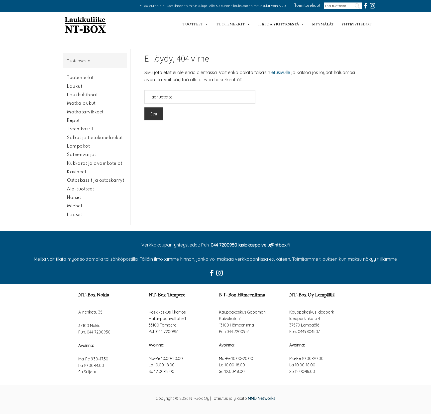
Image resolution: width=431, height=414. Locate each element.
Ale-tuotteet (80, 189)
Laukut (74, 86)
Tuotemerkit (230, 24)
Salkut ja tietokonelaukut (95, 138)
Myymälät (323, 24)
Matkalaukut (81, 103)
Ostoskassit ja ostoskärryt (95, 180)
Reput (73, 120)
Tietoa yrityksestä (278, 24)
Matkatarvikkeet (85, 112)
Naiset (74, 197)
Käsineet (76, 172)
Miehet (74, 206)
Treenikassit (80, 129)
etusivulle (280, 72)
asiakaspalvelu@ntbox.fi (264, 245)
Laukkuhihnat (82, 95)
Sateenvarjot (81, 155)
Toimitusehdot (307, 6)
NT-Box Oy (86, 25)
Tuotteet (193, 24)
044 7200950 (224, 245)
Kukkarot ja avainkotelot (94, 163)
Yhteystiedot (356, 24)
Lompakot (78, 146)
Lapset (74, 215)
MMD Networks (261, 398)
